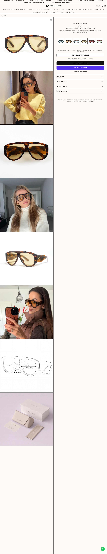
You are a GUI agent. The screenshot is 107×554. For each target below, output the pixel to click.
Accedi (97, 5)
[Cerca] (2, 15)
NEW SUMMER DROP (32, 1)
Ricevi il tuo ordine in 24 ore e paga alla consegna (66, 1)
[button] (7, 10)
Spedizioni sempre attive (28, 3)
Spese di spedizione (78, 28)
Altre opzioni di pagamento (80, 71)
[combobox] (55, 15)
